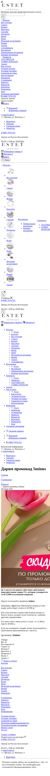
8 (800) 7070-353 (9, 96)
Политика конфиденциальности (15, 723)
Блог (3, 709)
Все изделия (6, 668)
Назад (16, 332)
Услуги (4, 730)
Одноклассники (13, 126)
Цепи (3, 684)
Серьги (4, 670)
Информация (6, 711)
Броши (4, 688)
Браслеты (5, 675)
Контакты (5, 705)
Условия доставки (9, 718)
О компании (6, 698)
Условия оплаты (8, 716)
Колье (3, 682)
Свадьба (4, 677)
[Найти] (3, 17)
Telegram (10, 124)
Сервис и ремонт (8, 734)
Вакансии (5, 702)
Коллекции (16, 369)
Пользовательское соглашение (14, 725)
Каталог (14, 334)
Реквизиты (6, 707)
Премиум (15, 380)
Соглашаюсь (9, 772)
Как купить (16, 394)
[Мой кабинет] (2, 325)
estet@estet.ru (8, 115)
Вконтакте (10, 121)
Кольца (4, 672)
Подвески (5, 679)
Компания (15, 410)
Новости (5, 700)
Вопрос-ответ (7, 728)
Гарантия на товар (9, 721)
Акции (4, 691)
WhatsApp (10, 128)
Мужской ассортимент (11, 686)
